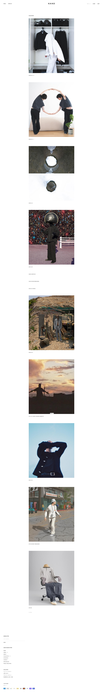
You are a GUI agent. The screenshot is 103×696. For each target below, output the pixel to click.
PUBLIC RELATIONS (7, 663)
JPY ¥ (88, 3)
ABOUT (5, 654)
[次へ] (31, 612)
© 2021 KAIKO (6, 683)
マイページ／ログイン (7, 671)
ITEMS (5, 652)
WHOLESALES (6, 661)
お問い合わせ (6, 673)
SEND (5, 642)
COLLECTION (6, 656)
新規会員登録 (6, 669)
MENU (5, 3)
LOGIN (94, 3)
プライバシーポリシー (7, 675)
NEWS (5, 650)
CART (98, 3)
